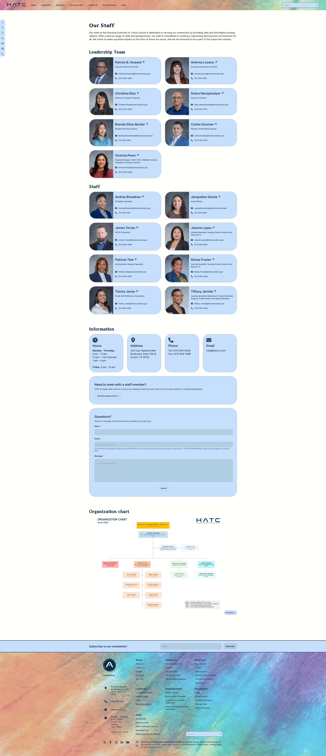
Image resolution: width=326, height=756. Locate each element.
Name (97, 426)
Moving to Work (77, 5)
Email (97, 439)
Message (99, 456)
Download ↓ (230, 613)
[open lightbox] (158, 563)
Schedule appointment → (108, 396)
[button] (34, 5)
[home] (16, 5)
